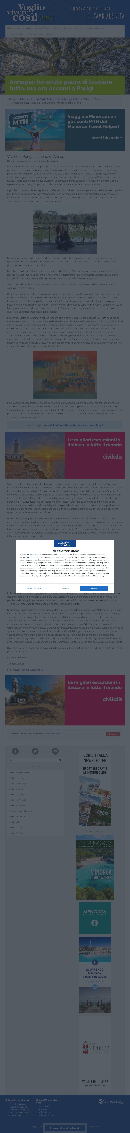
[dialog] (65, 566)
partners (33, 554)
